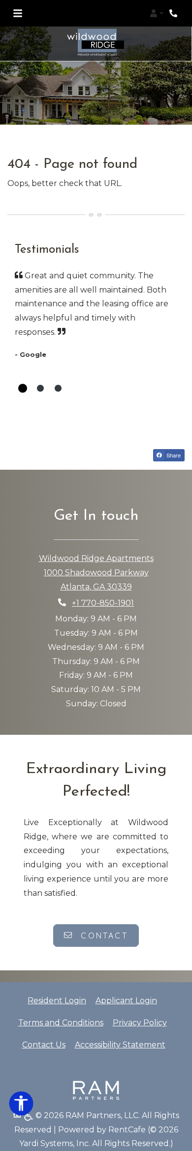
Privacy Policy (140, 1022)
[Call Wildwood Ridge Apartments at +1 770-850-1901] (174, 13)
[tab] (23, 388)
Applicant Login (126, 1000)
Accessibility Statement (120, 1044)
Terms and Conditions (60, 1022)
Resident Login (57, 1000)
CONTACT (102, 935)
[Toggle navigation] (18, 13)
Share (173, 455)
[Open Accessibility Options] (21, 1106)
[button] (156, 13)
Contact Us (43, 1044)
